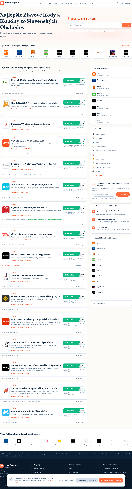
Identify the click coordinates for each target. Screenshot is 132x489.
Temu (71, 31)
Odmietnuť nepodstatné (87, 480)
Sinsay (103, 31)
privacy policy (113, 198)
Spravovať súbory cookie (65, 480)
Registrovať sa (123, 194)
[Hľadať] (117, 3)
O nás (70, 469)
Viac (92, 3)
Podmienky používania (110, 469)
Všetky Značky (53, 3)
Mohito (110, 31)
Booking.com (80, 31)
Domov (42, 3)
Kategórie (82, 3)
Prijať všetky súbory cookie (111, 480)
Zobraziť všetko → (126, 45)
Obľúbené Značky (68, 3)
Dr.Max (96, 31)
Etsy (88, 31)
